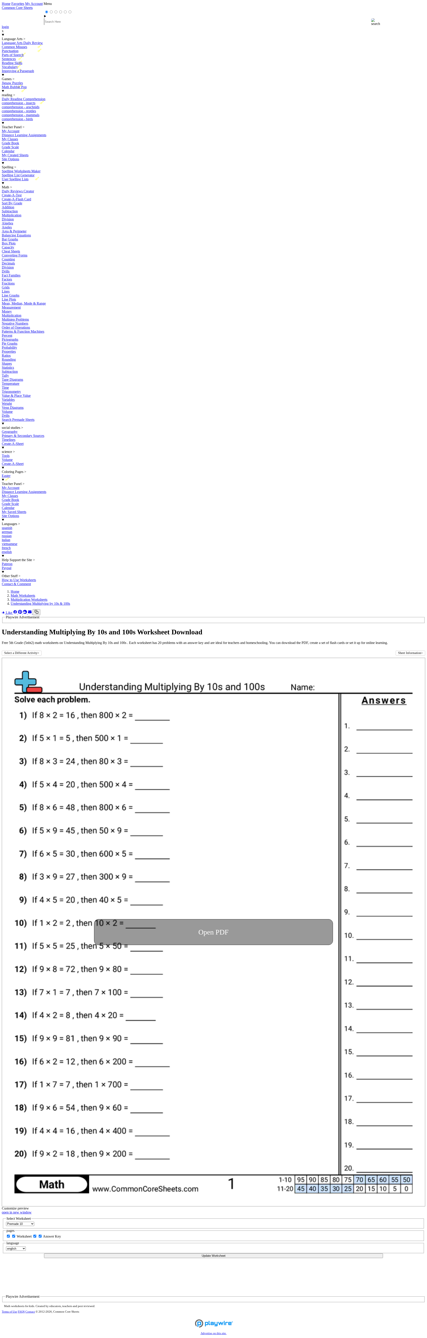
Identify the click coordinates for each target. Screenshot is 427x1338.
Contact (30, 1311)
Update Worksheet (214, 1255)
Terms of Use (9, 1311)
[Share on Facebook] (15, 613)
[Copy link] (36, 612)
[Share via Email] (30, 613)
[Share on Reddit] (25, 613)
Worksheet (24, 1236)
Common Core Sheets (17, 8)
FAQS (21, 1311)
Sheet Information (410, 653)
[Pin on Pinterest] (20, 613)
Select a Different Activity (21, 653)
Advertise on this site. (214, 1333)
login (5, 27)
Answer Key (52, 1236)
